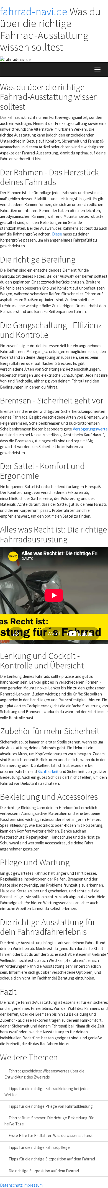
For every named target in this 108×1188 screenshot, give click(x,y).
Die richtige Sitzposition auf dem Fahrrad (43, 1170)
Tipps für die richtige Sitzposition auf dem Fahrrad (51, 1159)
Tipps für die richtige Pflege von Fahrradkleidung (50, 1106)
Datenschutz (11, 1185)
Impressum (33, 1185)
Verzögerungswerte (90, 429)
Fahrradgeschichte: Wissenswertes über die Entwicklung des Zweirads (44, 1073)
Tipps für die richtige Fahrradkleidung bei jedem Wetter (47, 1091)
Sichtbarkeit (48, 771)
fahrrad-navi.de (33, 11)
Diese (57, 234)
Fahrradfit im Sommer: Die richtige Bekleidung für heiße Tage (49, 1120)
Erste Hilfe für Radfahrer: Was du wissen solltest (50, 1135)
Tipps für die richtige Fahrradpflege (39, 1147)
